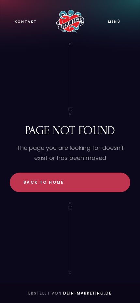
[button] (114, 22)
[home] (70, 21)
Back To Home (43, 182)
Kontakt (26, 21)
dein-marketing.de (87, 293)
